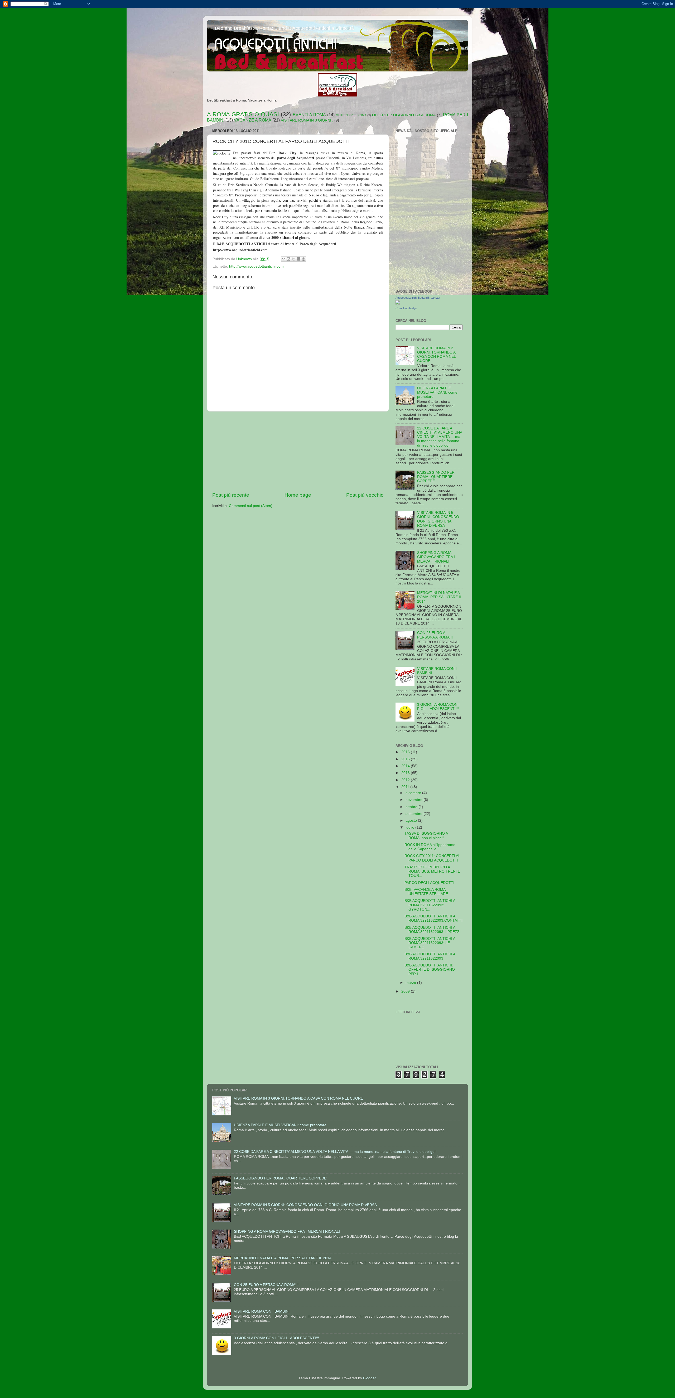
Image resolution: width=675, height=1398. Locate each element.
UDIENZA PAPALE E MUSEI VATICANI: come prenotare (437, 392)
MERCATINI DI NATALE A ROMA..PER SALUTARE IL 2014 (439, 597)
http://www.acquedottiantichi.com (256, 266)
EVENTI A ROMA (309, 114)
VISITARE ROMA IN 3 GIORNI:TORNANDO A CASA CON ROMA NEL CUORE (436, 354)
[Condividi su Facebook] (298, 259)
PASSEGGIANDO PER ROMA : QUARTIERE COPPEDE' (436, 477)
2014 (406, 766)
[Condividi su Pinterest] (303, 259)
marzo (411, 983)
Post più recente (230, 495)
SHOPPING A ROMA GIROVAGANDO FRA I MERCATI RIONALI (436, 557)
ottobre (412, 807)
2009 (406, 991)
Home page (298, 495)
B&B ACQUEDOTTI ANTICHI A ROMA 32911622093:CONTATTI (433, 918)
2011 (405, 787)
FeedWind (456, 204)
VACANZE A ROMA (252, 120)
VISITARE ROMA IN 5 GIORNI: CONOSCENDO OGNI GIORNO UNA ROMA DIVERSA (438, 519)
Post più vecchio (365, 495)
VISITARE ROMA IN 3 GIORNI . (307, 120)
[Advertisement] (298, 452)
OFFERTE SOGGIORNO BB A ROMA (404, 115)
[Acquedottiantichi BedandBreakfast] (398, 303)
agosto (412, 821)
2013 (406, 773)
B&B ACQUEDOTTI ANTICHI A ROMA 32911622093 (429, 956)
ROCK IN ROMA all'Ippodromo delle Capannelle (429, 847)
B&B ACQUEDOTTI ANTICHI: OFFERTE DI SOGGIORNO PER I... (429, 969)
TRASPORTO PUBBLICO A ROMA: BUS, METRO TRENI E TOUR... (432, 871)
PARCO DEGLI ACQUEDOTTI (429, 883)
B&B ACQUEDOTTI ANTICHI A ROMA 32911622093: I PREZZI (432, 930)
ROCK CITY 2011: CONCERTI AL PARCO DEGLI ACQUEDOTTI (432, 858)
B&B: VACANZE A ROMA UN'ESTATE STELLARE (426, 892)
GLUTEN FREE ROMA (351, 115)
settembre (414, 814)
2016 (406, 752)
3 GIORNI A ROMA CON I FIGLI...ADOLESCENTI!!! (438, 707)
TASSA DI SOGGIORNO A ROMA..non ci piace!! (426, 835)
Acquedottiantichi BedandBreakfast (418, 297)
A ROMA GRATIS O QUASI (243, 114)
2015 (406, 759)
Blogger (369, 1378)
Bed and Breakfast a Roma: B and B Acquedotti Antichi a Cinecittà (284, 28)
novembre (414, 800)
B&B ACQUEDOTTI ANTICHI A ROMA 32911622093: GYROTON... (429, 905)
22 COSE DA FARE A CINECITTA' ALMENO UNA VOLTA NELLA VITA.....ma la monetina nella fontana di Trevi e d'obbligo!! (439, 436)
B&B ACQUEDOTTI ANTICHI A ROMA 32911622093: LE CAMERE (429, 943)
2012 (406, 780)
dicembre (414, 793)
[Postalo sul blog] (288, 259)
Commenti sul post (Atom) (250, 506)
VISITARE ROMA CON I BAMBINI (262, 1311)
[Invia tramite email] (283, 259)
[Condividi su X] (293, 259)
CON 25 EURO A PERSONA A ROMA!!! (435, 635)
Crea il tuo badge (406, 308)
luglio (410, 827)
